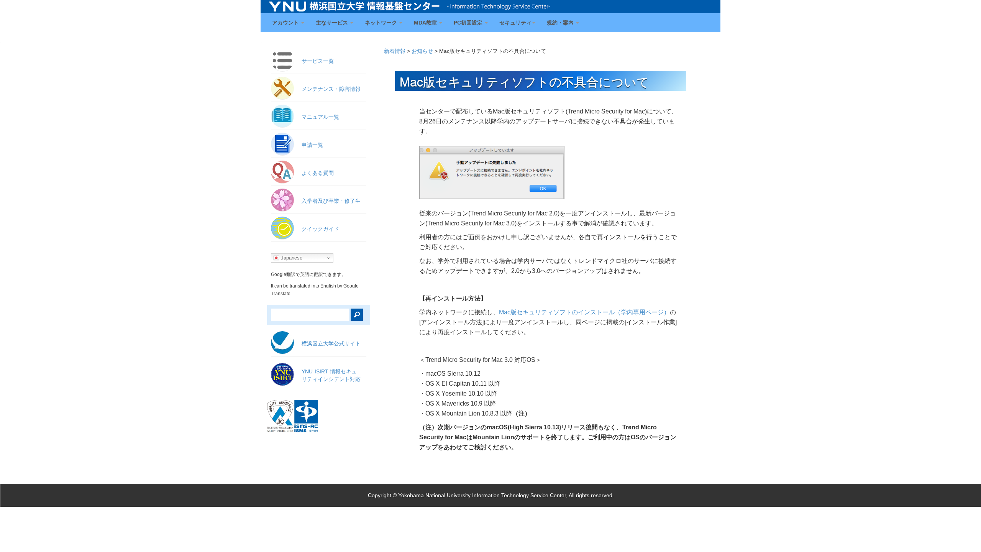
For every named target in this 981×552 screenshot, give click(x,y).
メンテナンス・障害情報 (331, 89)
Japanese (290, 258)
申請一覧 (312, 145)
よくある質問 (318, 173)
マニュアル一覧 (320, 117)
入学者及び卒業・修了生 (331, 201)
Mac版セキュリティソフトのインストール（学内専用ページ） (584, 312)
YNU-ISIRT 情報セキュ (331, 375)
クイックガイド (320, 229)
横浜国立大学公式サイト (331, 343)
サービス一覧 (318, 61)
